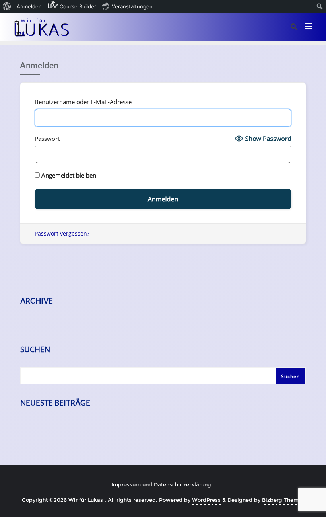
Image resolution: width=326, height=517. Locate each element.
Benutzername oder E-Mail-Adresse (83, 102)
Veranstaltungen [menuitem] (132, 6)
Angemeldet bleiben (68, 175)
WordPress (206, 500)
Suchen (35, 350)
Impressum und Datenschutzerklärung (161, 484)
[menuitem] (7, 6)
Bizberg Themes (283, 500)
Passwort (47, 138)
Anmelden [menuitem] (29, 6)
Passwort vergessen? (62, 233)
